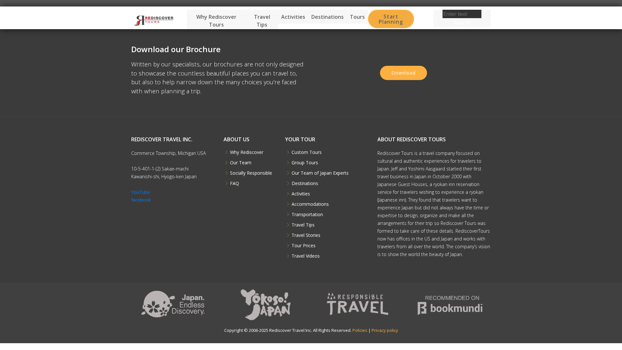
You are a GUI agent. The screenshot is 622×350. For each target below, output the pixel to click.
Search (462, 22)
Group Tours (305, 162)
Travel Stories (306, 235)
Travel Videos (306, 256)
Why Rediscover (246, 152)
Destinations (327, 16)
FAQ (234, 183)
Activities (293, 16)
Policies (359, 330)
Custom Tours (307, 152)
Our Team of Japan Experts (320, 173)
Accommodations (310, 204)
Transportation (307, 214)
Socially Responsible (251, 173)
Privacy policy (385, 330)
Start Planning (391, 19)
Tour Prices (304, 245)
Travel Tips (262, 20)
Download (403, 73)
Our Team (240, 162)
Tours (357, 16)
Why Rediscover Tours (216, 20)
